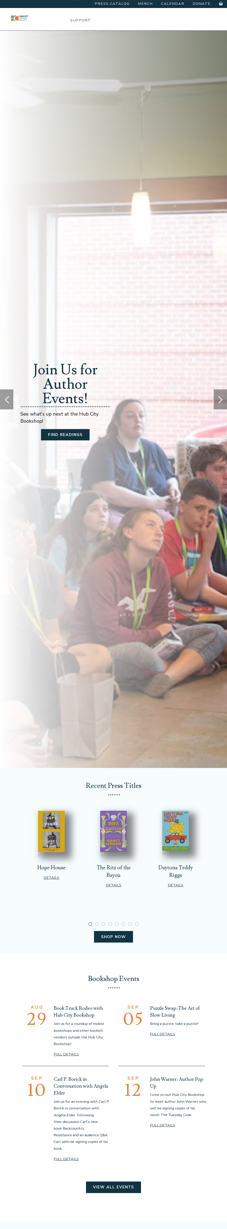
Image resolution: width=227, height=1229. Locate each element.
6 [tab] (123, 924)
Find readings (65, 434)
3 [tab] (103, 924)
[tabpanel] (51, 845)
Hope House (51, 867)
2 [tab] (97, 924)
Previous (6, 399)
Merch (145, 3)
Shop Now (113, 936)
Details (51, 877)
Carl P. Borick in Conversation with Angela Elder (81, 1086)
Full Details (66, 1054)
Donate (202, 3)
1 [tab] (90, 924)
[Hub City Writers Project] (20, 18)
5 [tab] (117, 924)
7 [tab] (130, 924)
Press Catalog (112, 3)
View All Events (113, 1187)
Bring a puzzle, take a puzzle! (174, 1023)
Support (80, 20)
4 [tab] (110, 924)
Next (220, 399)
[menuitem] (81, 20)
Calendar (172, 3)
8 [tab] (137, 924)
